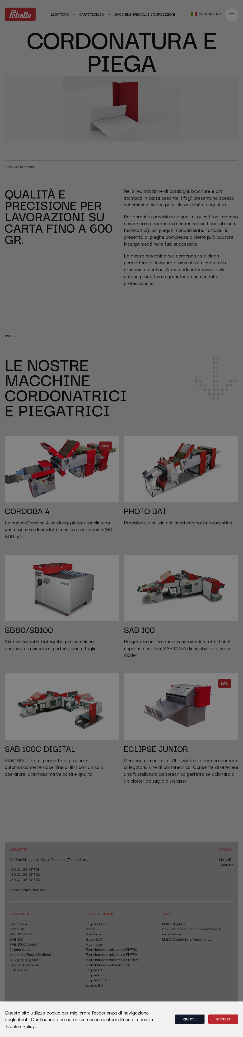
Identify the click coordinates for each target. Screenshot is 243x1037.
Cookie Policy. (21, 1026)
